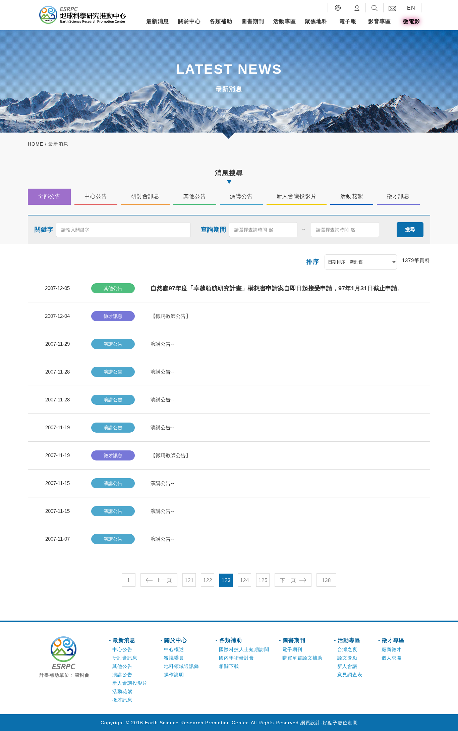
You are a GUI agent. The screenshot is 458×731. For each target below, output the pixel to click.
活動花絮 (122, 691)
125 (263, 580)
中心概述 (174, 649)
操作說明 (174, 674)
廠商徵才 (392, 649)
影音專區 (379, 21)
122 (207, 580)
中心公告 (122, 649)
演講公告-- (162, 344)
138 (326, 580)
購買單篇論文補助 (302, 658)
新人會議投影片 (130, 683)
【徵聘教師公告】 (171, 316)
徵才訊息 (122, 699)
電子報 (347, 21)
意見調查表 (349, 674)
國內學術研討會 (236, 658)
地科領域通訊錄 (181, 666)
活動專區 (284, 21)
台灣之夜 (347, 649)
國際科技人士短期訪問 (244, 649)
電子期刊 (292, 649)
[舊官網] (338, 7)
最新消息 (157, 21)
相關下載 (229, 666)
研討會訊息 (124, 658)
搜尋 (410, 229)
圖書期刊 (252, 21)
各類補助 (221, 21)
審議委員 (174, 658)
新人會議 (347, 666)
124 (244, 580)
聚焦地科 (316, 21)
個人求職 (392, 658)
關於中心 (189, 21)
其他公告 (122, 666)
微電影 (411, 21)
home (35, 144)
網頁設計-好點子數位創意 (329, 722)
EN (411, 8)
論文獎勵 (347, 658)
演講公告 (122, 674)
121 (189, 580)
